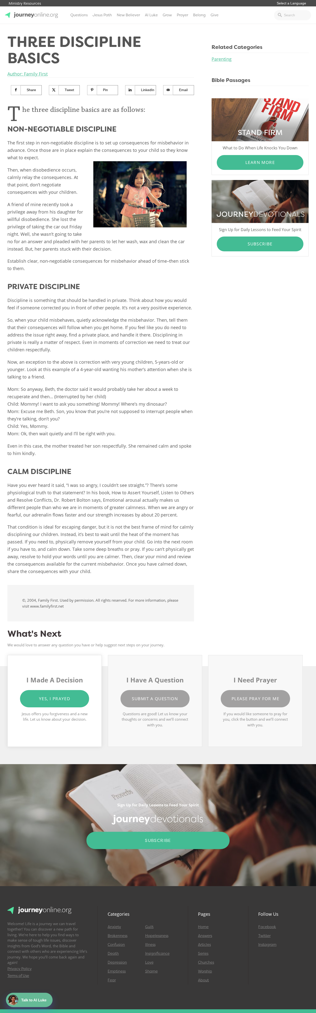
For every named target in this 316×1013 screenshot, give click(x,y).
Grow (167, 15)
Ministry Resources (25, 3)
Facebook (267, 926)
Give (214, 15)
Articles (204, 944)
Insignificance (157, 953)
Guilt (149, 926)
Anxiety (114, 926)
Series (203, 953)
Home (203, 926)
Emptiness (117, 971)
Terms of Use (18, 975)
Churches (206, 962)
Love (149, 962)
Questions (79, 15)
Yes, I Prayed (54, 698)
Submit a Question (155, 698)
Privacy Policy (19, 968)
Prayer (182, 15)
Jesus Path (102, 15)
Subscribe (260, 244)
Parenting (222, 59)
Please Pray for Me (255, 698)
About (203, 980)
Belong (199, 15)
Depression (117, 962)
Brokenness (117, 935)
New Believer (128, 15)
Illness (150, 944)
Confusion (116, 944)
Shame (151, 971)
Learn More (260, 162)
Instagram (267, 944)
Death (113, 953)
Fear (112, 980)
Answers (205, 935)
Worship (205, 971)
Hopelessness (156, 935)
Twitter (264, 935)
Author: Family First (27, 74)
